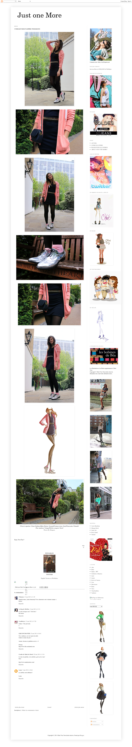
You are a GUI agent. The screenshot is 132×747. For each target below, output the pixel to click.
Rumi (92, 586)
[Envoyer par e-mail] (40, 587)
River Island (94, 532)
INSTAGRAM (49, 553)
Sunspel (93, 534)
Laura (20, 670)
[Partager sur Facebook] (45, 587)
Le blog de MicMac (24, 609)
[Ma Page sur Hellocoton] (96, 597)
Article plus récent (19, 707)
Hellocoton (99, 599)
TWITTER (49, 574)
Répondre (21, 603)
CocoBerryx (22, 621)
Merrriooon (94, 584)
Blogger (82, 735)
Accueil (49, 707)
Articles (94, 721)
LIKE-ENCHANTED (24, 633)
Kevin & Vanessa (95, 580)
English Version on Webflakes (49, 578)
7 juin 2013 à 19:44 (28, 670)
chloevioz (94, 599)
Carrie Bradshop (95, 526)
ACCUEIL (94, 143)
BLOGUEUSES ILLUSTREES (99, 147)
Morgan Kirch (95, 528)
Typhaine (93, 593)
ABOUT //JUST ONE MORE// (99, 149)
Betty (92, 569)
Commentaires (96, 724)
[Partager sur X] (44, 587)
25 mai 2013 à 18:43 (36, 633)
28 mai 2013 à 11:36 (39, 654)
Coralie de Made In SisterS (26, 654)
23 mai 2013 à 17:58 (31, 621)
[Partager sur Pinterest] (47, 587)
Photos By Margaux (49, 530)
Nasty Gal (93, 530)
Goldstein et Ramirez (96, 574)
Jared (92, 576)
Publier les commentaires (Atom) (30, 710)
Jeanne (93, 578)
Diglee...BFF (94, 571)
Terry (92, 589)
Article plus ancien (79, 707)
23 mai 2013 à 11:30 (29, 597)
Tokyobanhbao (95, 591)
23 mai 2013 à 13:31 (35, 609)
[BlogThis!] (42, 587)
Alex (92, 567)
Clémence (21, 597)
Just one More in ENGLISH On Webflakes (100, 69)
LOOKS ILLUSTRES (97, 145)
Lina (92, 582)
